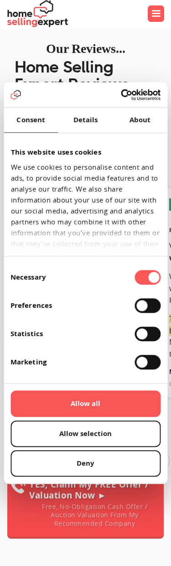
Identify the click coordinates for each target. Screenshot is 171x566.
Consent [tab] (30, 120)
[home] (37, 13)
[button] (156, 13)
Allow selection (85, 433)
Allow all (85, 403)
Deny (85, 463)
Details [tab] (85, 120)
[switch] (148, 305)
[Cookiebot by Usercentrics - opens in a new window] (122, 95)
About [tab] (140, 120)
